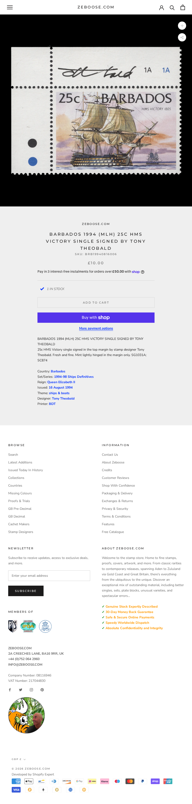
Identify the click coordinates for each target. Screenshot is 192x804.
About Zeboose (113, 462)
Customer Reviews (115, 478)
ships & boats (59, 393)
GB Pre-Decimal (19, 509)
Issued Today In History (25, 470)
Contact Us (110, 454)
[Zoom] (182, 26)
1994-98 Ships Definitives (74, 376)
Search (13, 454)
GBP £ (17, 759)
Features (108, 524)
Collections (16, 478)
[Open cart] (183, 7)
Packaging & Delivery (117, 493)
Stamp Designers (20, 532)
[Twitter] (20, 689)
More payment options (96, 328)
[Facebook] (9, 689)
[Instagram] (31, 689)
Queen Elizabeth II (61, 382)
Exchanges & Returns (117, 501)
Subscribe (26, 591)
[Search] (172, 7)
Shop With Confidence (118, 485)
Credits (107, 470)
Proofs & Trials (19, 501)
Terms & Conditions (116, 516)
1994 (69, 387)
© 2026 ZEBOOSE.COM (31, 768)
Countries (15, 485)
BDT (52, 404)
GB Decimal (16, 516)
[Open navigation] (10, 7)
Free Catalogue (113, 532)
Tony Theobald (63, 398)
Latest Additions (20, 462)
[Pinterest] (42, 689)
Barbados (58, 371)
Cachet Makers (19, 524)
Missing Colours (20, 493)
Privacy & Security (115, 509)
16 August (57, 387)
